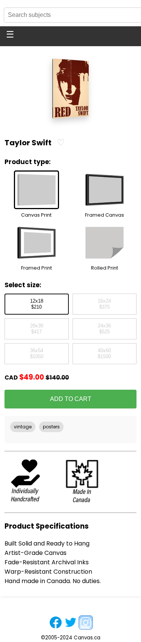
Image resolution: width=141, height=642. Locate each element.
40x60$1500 (104, 354)
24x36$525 (104, 329)
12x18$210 (36, 304)
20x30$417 (36, 329)
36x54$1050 (36, 354)
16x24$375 (104, 304)
